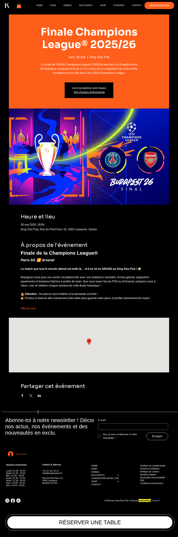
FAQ (142, 480)
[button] (19, 5)
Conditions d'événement (151, 483)
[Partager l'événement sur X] (31, 395)
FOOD (94, 469)
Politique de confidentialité (152, 466)
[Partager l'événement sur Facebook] (22, 395)
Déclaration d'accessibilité (152, 477)
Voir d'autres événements (89, 92)
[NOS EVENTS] (118, 475)
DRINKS (95, 472)
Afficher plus (28, 308)
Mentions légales (148, 474)
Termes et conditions (150, 469)
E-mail (102, 420)
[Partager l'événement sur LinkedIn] (39, 395)
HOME (94, 466)
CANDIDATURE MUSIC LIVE (105, 478)
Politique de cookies (149, 471)
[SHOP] (118, 481)
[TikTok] (18, 501)
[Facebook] (13, 501)
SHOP (94, 481)
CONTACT (96, 484)
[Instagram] (7, 501)
